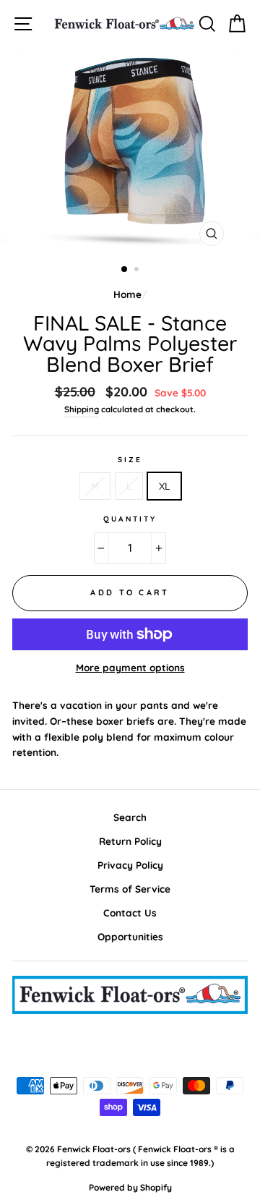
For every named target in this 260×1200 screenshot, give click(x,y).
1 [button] (125, 269)
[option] (130, 150)
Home (127, 294)
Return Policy (130, 841)
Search (130, 817)
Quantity (130, 519)
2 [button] (138, 270)
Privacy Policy (130, 865)
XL (164, 486)
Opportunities (130, 936)
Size (130, 459)
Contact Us (130, 912)
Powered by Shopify (130, 1187)
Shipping (81, 409)
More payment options (130, 667)
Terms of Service (130, 888)
